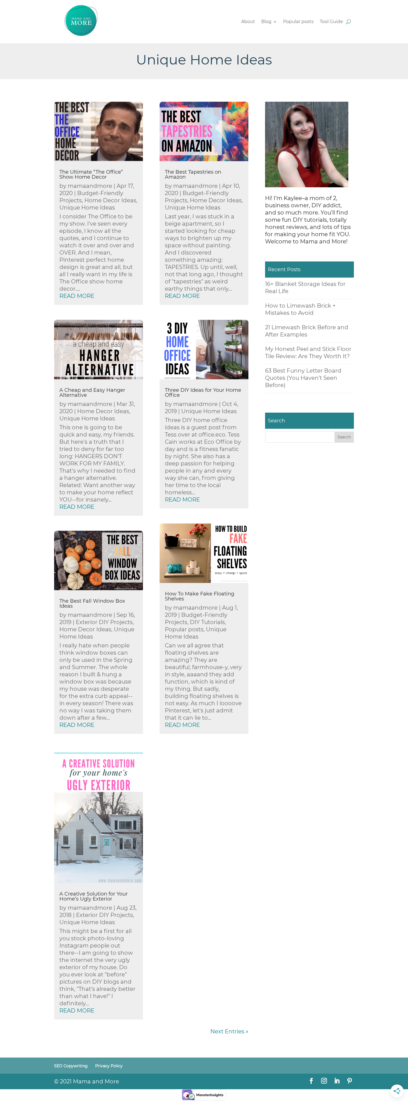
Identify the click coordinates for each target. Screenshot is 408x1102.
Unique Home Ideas (87, 207)
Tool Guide (331, 22)
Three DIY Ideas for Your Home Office (203, 392)
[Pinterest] (349, 1081)
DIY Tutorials (207, 622)
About (248, 22)
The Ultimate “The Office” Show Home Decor (91, 174)
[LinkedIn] (337, 1081)
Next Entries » (229, 1031)
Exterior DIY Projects (104, 622)
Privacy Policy (109, 1065)
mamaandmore (90, 186)
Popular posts (298, 22)
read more (76, 296)
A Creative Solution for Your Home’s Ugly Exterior (93, 896)
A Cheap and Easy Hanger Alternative (92, 392)
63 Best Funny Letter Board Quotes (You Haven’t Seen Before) (303, 377)
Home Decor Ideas (110, 200)
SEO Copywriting (71, 1065)
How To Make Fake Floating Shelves (199, 596)
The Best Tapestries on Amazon (193, 174)
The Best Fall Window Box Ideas (92, 603)
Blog (266, 22)
